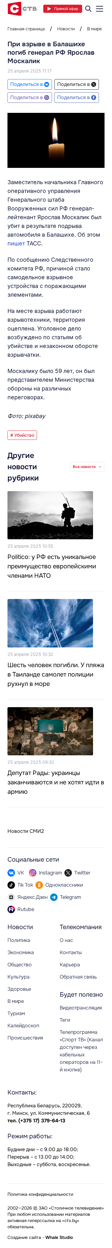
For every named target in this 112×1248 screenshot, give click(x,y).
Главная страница (26, 29)
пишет (16, 243)
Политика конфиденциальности (40, 1194)
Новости (66, 29)
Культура (18, 977)
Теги (65, 1020)
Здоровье (19, 989)
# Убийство (22, 435)
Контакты (71, 952)
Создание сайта (24, 1237)
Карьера (70, 964)
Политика (18, 940)
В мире (94, 29)
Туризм (16, 1013)
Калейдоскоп (23, 1025)
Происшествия (25, 1037)
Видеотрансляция (81, 1007)
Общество (19, 964)
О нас (66, 940)
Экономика (20, 952)
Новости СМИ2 (25, 831)
